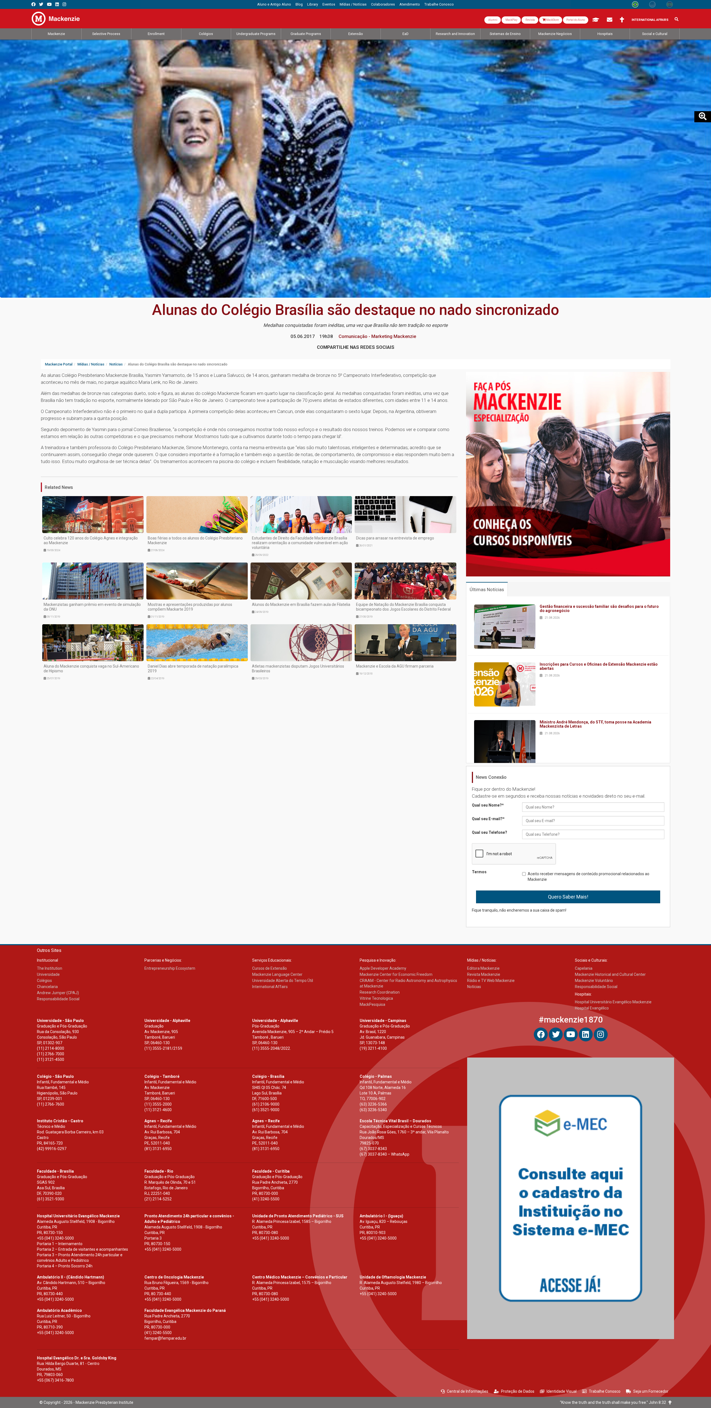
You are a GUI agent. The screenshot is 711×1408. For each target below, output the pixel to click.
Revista (530, 19)
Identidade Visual (562, 1391)
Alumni (492, 19)
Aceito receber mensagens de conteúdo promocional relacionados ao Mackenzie (588, 877)
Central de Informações (467, 1391)
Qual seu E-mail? (488, 819)
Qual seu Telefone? (489, 832)
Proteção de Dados (517, 1391)
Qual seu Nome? (488, 805)
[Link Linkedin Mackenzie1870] (57, 4)
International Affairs (650, 20)
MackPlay (511, 19)
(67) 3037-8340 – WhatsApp (384, 1154)
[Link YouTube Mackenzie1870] (49, 4)
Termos (479, 872)
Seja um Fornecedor (651, 1391)
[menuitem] (274, 4)
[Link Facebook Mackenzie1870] (33, 4)
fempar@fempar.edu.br (165, 1338)
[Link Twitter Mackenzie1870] (41, 4)
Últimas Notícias (487, 589)
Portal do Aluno (575, 19)
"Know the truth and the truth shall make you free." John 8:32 (614, 1402)
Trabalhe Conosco (604, 1391)
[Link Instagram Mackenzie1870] (64, 4)
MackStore (552, 19)
